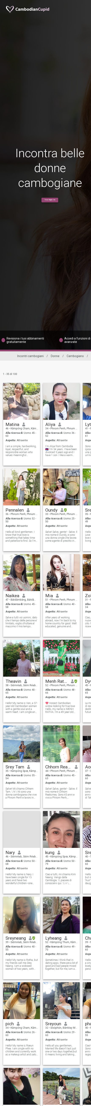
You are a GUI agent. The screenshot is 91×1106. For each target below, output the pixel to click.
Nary (10, 852)
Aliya (50, 424)
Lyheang (53, 938)
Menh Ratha (56, 681)
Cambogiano (75, 356)
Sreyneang (16, 938)
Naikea (12, 595)
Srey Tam (15, 766)
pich (10, 1023)
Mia (49, 595)
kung (49, 852)
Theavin (13, 681)
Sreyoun (53, 1023)
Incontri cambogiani (30, 356)
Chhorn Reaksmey (58, 766)
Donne (55, 356)
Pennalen (15, 510)
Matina (12, 424)
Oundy (51, 510)
